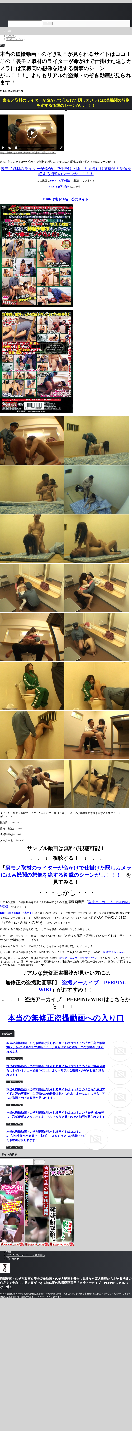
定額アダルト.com (113, 952)
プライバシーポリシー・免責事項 (25, 1255)
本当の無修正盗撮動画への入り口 (66, 1018)
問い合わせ (12, 1258)
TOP (8, 30)
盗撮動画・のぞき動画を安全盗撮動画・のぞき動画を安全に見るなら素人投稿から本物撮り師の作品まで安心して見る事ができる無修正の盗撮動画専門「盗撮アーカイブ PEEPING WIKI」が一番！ (66, 1283)
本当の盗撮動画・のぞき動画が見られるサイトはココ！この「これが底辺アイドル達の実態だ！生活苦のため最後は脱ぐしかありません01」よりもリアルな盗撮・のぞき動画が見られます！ (55, 1093)
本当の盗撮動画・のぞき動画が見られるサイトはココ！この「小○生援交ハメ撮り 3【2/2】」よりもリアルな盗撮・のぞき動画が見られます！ (45, 1136)
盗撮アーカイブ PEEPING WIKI (78, 958)
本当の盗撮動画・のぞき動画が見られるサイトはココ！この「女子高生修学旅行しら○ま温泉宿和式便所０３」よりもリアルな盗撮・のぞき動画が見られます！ (55, 1047)
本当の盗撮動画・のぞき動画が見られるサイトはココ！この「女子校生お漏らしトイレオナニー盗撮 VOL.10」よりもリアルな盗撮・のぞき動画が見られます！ (55, 1070)
